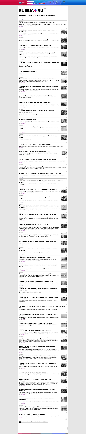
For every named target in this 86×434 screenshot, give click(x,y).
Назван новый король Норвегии (28, 119)
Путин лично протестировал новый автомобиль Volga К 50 (35, 39)
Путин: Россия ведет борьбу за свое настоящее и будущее (35, 45)
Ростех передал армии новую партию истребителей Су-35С (35, 273)
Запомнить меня (36, 1)
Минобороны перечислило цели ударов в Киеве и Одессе (34, 257)
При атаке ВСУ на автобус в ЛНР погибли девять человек (34, 330)
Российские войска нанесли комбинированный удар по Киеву (36, 281)
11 (39, 421)
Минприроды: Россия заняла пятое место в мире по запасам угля (37, 15)
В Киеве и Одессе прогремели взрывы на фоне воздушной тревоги (37, 159)
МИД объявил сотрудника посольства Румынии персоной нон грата (37, 241)
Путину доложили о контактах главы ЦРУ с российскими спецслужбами (38, 356)
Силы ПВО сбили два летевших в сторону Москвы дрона (34, 144)
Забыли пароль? (42, 1)
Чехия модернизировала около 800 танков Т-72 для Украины (35, 95)
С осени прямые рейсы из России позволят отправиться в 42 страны (38, 22)
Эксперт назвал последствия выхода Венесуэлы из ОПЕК (35, 102)
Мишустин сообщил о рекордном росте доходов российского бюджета (38, 189)
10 (37, 421)
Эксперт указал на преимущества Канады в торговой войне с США (37, 338)
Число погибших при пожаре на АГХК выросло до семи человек (36, 406)
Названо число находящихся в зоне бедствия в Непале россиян (36, 323)
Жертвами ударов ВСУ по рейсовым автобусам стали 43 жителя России (38, 166)
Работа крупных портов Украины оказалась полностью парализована (38, 78)
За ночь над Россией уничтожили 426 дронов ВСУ (32, 414)
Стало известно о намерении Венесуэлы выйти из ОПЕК (34, 151)
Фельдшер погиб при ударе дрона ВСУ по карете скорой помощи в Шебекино (40, 173)
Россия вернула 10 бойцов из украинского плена (32, 372)
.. (41, 421)
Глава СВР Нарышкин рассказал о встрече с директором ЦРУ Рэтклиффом (39, 234)
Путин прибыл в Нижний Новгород (28, 71)
